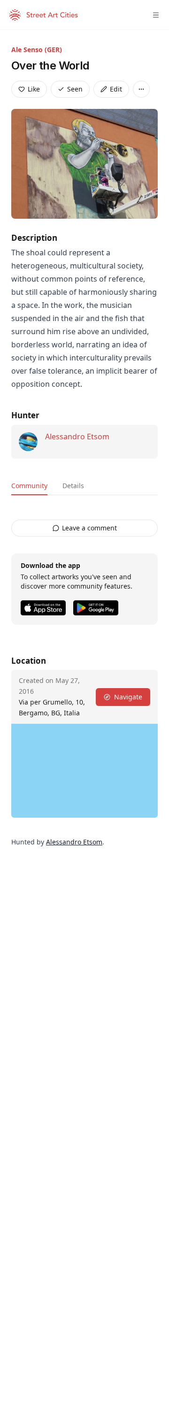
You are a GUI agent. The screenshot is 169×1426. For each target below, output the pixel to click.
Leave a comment (89, 527)
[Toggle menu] (156, 15)
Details (73, 485)
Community (29, 485)
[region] (84, 771)
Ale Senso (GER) (36, 49)
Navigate (128, 696)
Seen (75, 88)
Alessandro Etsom (77, 436)
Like (34, 88)
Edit (116, 88)
